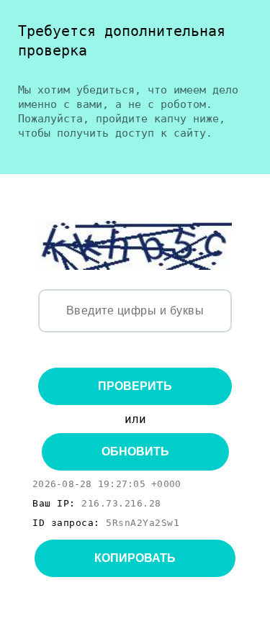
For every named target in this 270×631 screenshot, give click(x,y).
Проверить (135, 386)
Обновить (135, 451)
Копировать (135, 558)
